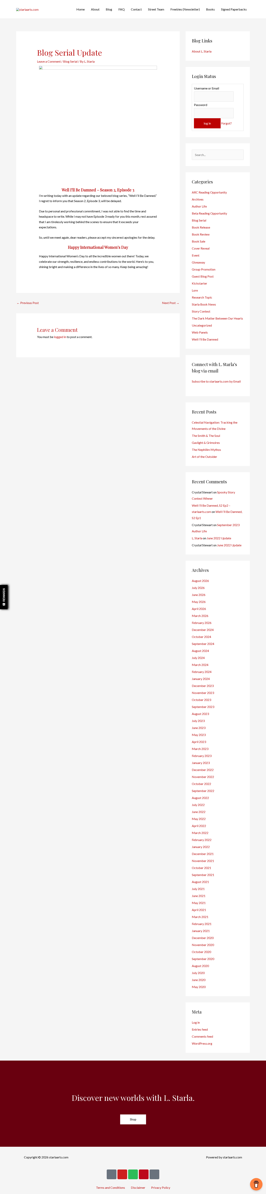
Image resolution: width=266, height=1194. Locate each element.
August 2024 (200, 651)
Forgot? (226, 123)
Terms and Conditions (110, 1187)
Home (80, 9)
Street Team (156, 9)
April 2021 (199, 910)
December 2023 (203, 686)
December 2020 (203, 938)
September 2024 (203, 644)
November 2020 (203, 945)
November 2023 (203, 693)
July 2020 (198, 973)
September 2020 (203, 959)
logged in (60, 337)
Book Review (201, 234)
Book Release (201, 227)
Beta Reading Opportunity (209, 213)
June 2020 (198, 980)
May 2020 (199, 987)
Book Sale (198, 241)
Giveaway (198, 262)
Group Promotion (203, 269)
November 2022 (203, 777)
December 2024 (203, 630)
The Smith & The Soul (206, 435)
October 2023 (201, 700)
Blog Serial (70, 61)
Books (210, 9)
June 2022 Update (219, 538)
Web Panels (200, 332)
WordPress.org (202, 1043)
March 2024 (200, 665)
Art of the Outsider (204, 456)
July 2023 (198, 721)
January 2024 (201, 679)
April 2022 (199, 826)
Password (200, 105)
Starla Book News (204, 304)
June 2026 (198, 595)
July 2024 (198, 658)
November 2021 (203, 861)
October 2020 (201, 952)
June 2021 (198, 896)
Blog (109, 9)
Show (4, 597)
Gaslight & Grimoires (206, 442)
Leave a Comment (49, 61)
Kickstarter (199, 283)
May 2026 (199, 602)
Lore (195, 290)
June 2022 (198, 812)
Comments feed (202, 1036)
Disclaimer (138, 1187)
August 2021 (200, 882)
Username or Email (206, 88)
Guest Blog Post (203, 276)
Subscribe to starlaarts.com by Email (216, 381)
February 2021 (201, 924)
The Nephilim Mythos (206, 449)
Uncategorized (202, 325)
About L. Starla (201, 51)
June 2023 (198, 728)
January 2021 (201, 931)
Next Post (170, 303)
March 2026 (200, 616)
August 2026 (200, 581)
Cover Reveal (201, 248)
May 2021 (199, 903)
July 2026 (198, 588)
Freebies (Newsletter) (185, 9)
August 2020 (200, 966)
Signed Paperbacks (234, 9)
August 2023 (200, 714)
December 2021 (203, 854)
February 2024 (201, 672)
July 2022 (198, 805)
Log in (196, 1022)
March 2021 (200, 917)
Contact (136, 9)
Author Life (199, 206)
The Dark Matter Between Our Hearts (217, 318)
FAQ (121, 9)
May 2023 (199, 735)
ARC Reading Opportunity (209, 192)
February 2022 (201, 840)
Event (195, 255)
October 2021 (201, 868)
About (95, 9)
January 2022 (201, 847)
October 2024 (201, 637)
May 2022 (199, 819)
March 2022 (200, 833)
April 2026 (199, 609)
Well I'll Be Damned (205, 339)
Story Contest (201, 311)
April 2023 (199, 742)
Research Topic (202, 297)
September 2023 (203, 707)
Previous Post (28, 303)
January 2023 (201, 763)
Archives (197, 199)
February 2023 (201, 756)
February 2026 (201, 623)
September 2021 (203, 875)
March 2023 (200, 749)
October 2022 (201, 784)
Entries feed (200, 1029)
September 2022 (203, 791)
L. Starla (197, 538)
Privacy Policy (160, 1187)
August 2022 (200, 798)
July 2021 (198, 889)
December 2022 (203, 770)
